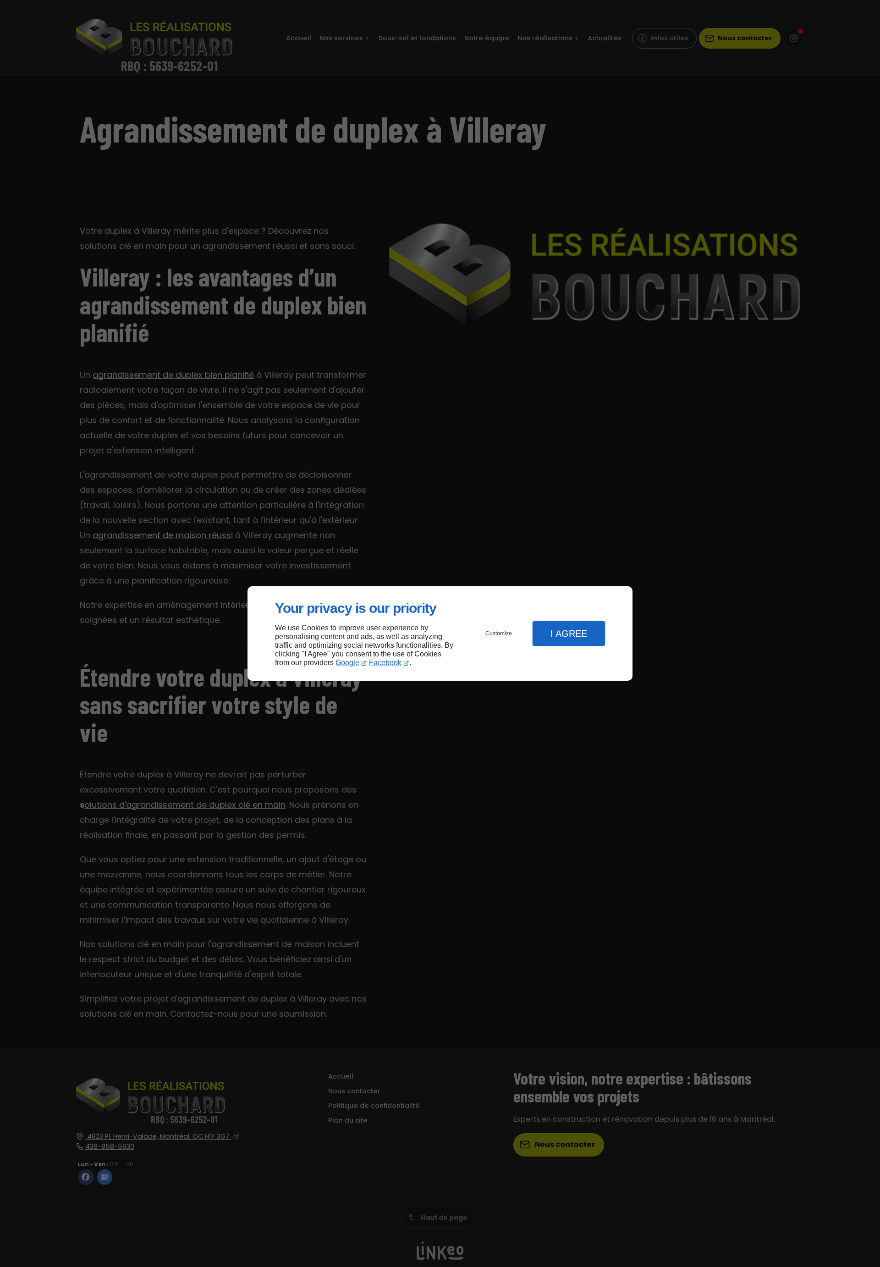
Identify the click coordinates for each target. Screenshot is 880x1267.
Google (347, 663)
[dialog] (440, 633)
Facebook (385, 663)
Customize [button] (498, 633)
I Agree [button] (568, 633)
